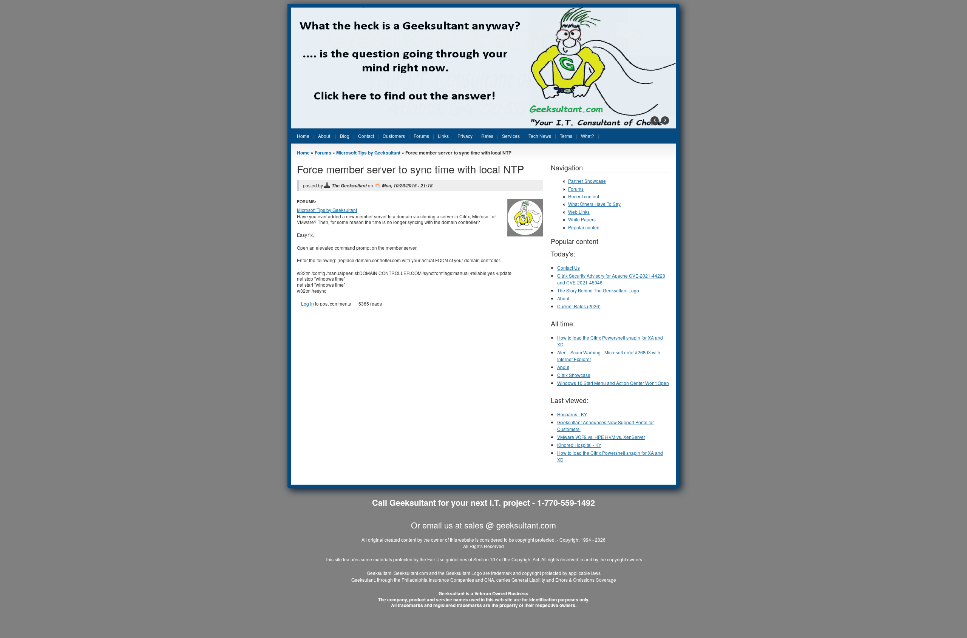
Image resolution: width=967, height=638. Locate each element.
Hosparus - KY (572, 414)
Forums (323, 152)
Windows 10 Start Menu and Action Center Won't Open (613, 383)
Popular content (584, 227)
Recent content (583, 196)
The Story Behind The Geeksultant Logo (598, 290)
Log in (307, 303)
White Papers (582, 219)
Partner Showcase (587, 181)
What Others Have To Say (594, 204)
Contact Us (568, 267)
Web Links (579, 212)
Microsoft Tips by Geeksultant (368, 152)
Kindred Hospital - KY (579, 445)
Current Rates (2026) (579, 306)
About (563, 298)
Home (303, 152)
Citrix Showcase (573, 375)
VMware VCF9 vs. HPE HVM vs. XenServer (601, 437)
